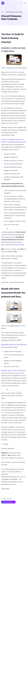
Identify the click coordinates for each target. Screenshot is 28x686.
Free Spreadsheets (7, 502)
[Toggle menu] (25, 3)
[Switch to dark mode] (21, 3)
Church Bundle (19, 244)
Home (2, 12)
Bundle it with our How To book (11, 370)
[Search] (18, 3)
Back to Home (7, 498)
